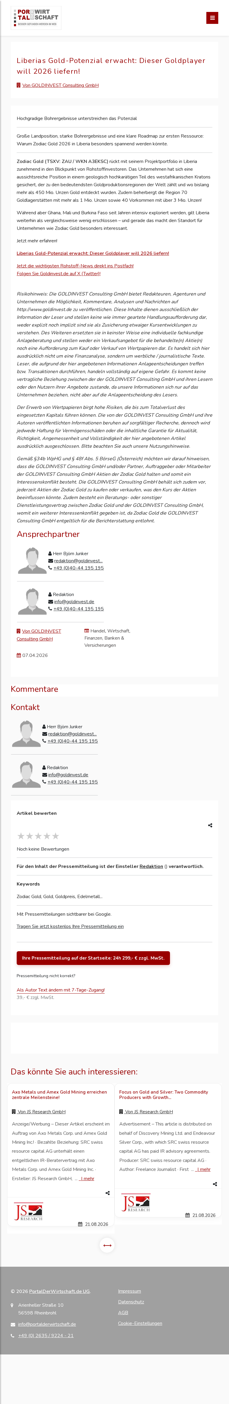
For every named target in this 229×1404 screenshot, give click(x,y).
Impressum (129, 1291)
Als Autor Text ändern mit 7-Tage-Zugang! (61, 990)
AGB (123, 1312)
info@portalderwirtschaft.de (47, 1324)
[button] (61, 1193)
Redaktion (151, 866)
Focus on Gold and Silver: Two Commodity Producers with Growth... (163, 1094)
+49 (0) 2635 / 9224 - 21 (46, 1335)
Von (41, 1112)
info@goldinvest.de (74, 601)
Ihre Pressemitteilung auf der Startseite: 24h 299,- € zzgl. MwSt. (93, 958)
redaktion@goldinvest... (78, 561)
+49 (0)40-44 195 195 (78, 568)
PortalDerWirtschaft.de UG (59, 1291)
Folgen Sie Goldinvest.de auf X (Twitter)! (58, 273)
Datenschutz (131, 1302)
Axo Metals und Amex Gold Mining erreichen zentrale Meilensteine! (59, 1094)
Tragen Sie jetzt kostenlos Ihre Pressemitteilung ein (70, 926)
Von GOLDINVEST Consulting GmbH (60, 85)
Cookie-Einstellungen (140, 1323)
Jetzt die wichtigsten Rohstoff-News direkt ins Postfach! (75, 266)
